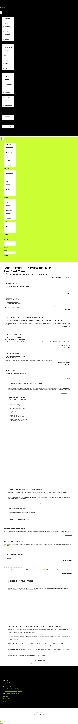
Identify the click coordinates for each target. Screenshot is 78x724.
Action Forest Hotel (5, 15)
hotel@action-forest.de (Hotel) (11, 688)
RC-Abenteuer (4, 108)
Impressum (36, 714)
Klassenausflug (8, 213)
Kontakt (6, 696)
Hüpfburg (5, 250)
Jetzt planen (68, 535)
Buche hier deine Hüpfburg (9, 126)
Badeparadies (7, 50)
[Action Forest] (2, 7)
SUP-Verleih (4, 110)
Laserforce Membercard (8, 105)
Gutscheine (4, 129)
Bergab (68, 378)
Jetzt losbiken (63, 594)
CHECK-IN (6, 23)
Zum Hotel (67, 291)
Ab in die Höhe (67, 309)
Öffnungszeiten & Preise (8, 84)
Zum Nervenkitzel (65, 345)
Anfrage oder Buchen (9, 147)
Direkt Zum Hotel (56, 277)
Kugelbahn (4, 121)
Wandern (6, 68)
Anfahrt (6, 81)
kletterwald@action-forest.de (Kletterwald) (13, 691)
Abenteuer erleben (67, 573)
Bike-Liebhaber (7, 60)
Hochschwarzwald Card (8, 47)
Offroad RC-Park (66, 326)
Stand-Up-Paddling (55, 569)
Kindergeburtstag (7, 92)
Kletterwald (4, 71)
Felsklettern (8, 184)
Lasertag (5, 221)
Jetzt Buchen (67, 293)
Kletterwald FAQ (7, 79)
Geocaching (6, 63)
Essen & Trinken (7, 34)
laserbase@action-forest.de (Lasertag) (13, 693)
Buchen (6, 698)
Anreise (6, 701)
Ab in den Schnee (67, 560)
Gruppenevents (7, 89)
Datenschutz (41, 714)
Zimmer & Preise (7, 18)
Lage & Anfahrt (7, 39)
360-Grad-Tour (7, 76)
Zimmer (11, 404)
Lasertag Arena (13, 413)
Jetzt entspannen (67, 547)
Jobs (3, 134)
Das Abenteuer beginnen (64, 362)
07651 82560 (8, 686)
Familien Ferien (7, 31)
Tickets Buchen (4, 721)
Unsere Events (67, 277)
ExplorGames (4, 113)
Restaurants (59, 643)
